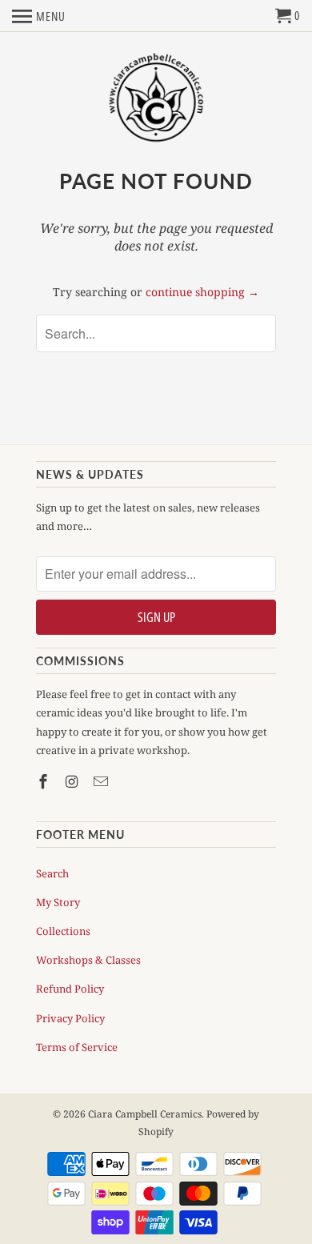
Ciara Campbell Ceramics (145, 1114)
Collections (63, 931)
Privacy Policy (70, 1018)
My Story (58, 902)
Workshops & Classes (88, 960)
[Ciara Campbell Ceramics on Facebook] (45, 781)
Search (52, 873)
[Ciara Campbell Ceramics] (156, 99)
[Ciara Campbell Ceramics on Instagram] (73, 781)
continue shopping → (202, 291)
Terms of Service (77, 1047)
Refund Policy (70, 988)
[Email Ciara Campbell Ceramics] (102, 781)
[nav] (39, 16)
